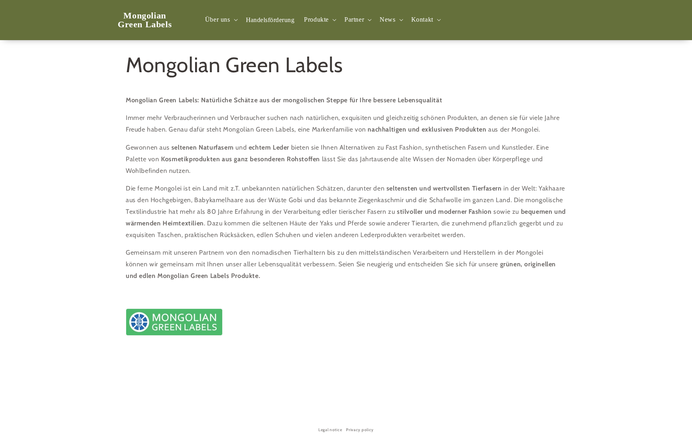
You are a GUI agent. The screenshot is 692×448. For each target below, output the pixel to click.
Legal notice (330, 429)
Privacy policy (360, 429)
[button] (220, 20)
